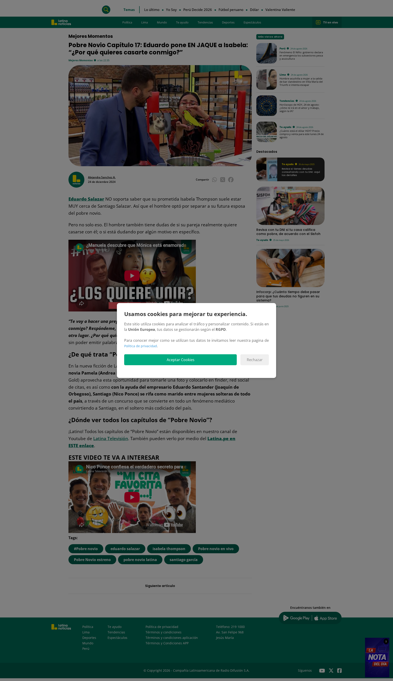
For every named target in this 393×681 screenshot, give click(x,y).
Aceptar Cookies (180, 359)
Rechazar (255, 359)
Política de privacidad (140, 346)
